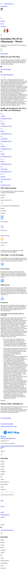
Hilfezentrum (12, 438)
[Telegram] (5, 437)
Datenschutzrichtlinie (16, 446)
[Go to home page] (6, 2)
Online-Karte (4, 438)
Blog (8, 438)
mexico (2, 23)
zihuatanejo (3, 26)
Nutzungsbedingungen (6, 446)
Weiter (2, 216)
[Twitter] (1, 437)
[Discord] (3, 437)
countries (3, 21)
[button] (14, 450)
